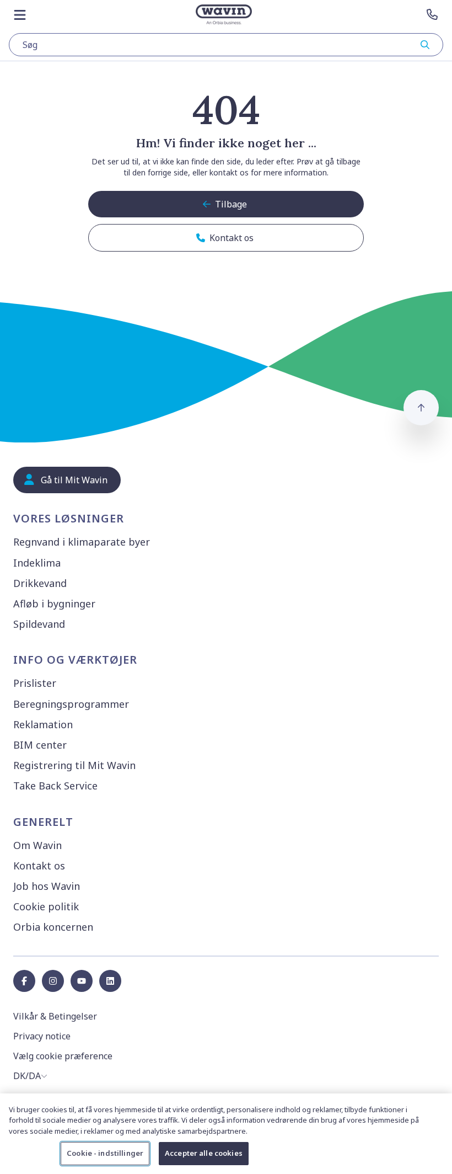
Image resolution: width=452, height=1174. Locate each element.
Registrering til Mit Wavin (74, 765)
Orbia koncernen (53, 926)
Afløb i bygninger (54, 603)
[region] (226, 1133)
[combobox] (226, 44)
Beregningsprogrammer (71, 704)
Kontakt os (39, 865)
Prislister (34, 683)
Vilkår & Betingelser (55, 1016)
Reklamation (43, 724)
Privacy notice (42, 1036)
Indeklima (37, 562)
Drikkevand (40, 583)
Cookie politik (46, 906)
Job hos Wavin (46, 886)
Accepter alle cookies (204, 1153)
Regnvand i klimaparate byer (81, 541)
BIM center (40, 744)
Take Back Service (55, 785)
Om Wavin (37, 845)
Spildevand (39, 624)
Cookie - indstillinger (105, 1153)
